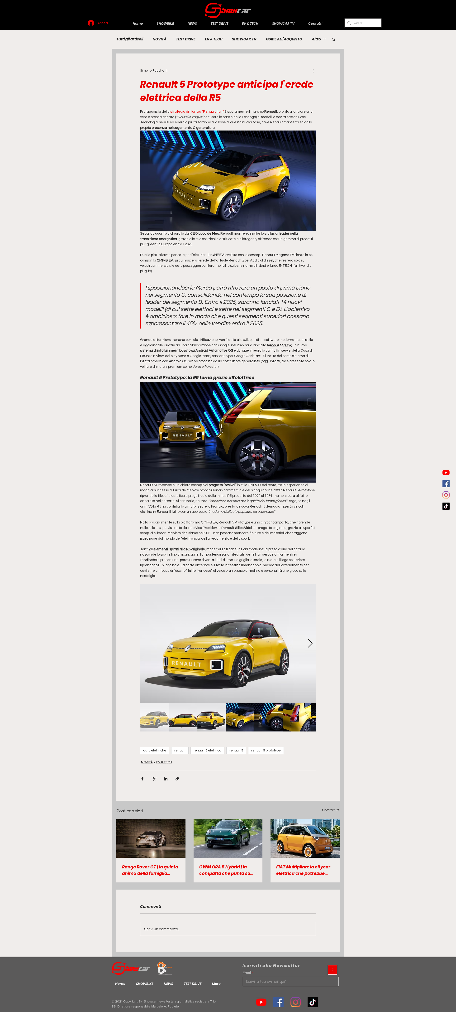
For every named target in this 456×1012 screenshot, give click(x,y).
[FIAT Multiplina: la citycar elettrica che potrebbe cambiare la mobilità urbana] (305, 838)
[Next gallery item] (310, 643)
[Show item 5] (268, 717)
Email (247, 973)
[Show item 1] (154, 717)
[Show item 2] (183, 717)
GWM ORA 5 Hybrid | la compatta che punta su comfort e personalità (224, 870)
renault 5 (236, 750)
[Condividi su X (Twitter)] (154, 778)
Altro (316, 39)
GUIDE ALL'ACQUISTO (284, 39)
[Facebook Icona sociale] (446, 483)
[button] (333, 39)
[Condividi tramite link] (177, 778)
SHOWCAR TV (244, 39)
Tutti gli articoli (129, 39)
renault (179, 750)
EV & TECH (214, 39)
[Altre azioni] (313, 70)
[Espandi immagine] (228, 643)
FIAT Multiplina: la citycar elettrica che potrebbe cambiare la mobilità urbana (303, 870)
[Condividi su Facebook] (142, 778)
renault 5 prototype (266, 750)
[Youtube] (446, 472)
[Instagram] (446, 495)
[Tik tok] (313, 1002)
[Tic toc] (446, 506)
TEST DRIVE (185, 39)
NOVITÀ (159, 39)
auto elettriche (154, 750)
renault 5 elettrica (207, 750)
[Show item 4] (240, 717)
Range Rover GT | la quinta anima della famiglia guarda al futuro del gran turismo (150, 870)
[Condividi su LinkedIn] (165, 778)
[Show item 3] (211, 717)
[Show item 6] (297, 717)
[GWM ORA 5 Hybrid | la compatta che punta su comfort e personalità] (228, 838)
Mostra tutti (331, 810)
